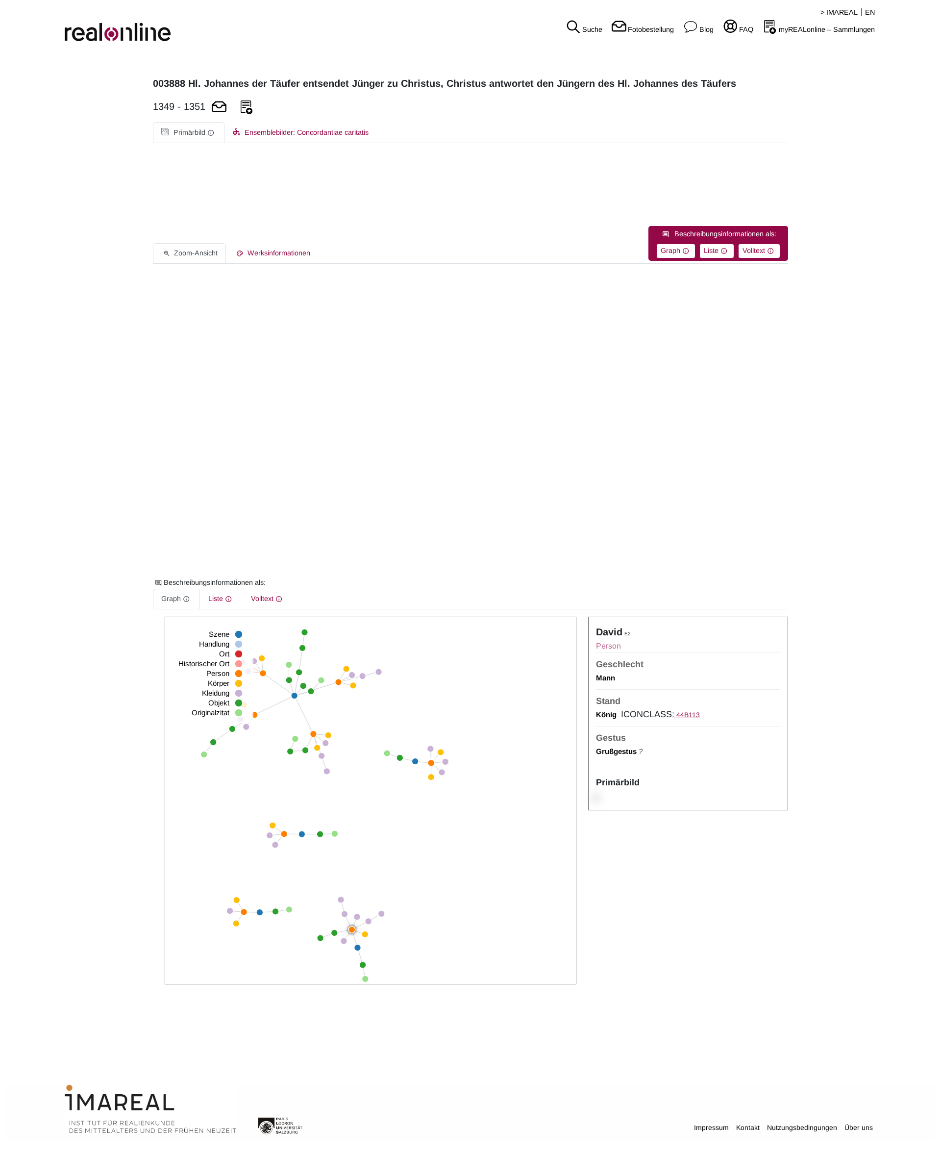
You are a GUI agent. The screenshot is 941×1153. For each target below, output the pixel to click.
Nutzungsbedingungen (802, 1127)
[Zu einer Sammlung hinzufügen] (246, 107)
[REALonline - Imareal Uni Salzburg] (157, 24)
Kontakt (748, 1127)
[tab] (188, 132)
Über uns (858, 1127)
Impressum (711, 1127)
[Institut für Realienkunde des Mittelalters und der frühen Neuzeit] (150, 1109)
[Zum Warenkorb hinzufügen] (219, 107)
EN (870, 12)
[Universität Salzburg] (280, 1125)
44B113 (687, 715)
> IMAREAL (839, 12)
